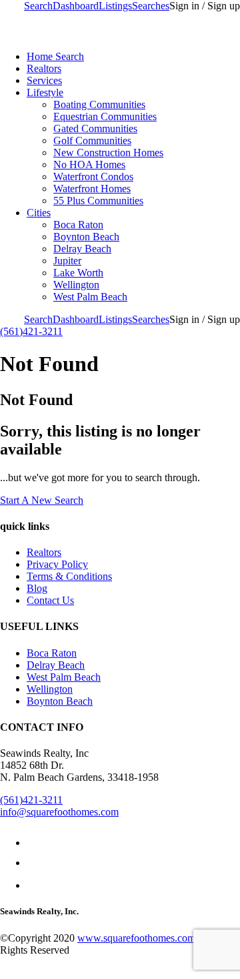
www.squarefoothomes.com (136, 938)
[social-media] (31, 842)
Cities (39, 212)
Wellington (76, 284)
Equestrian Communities (105, 116)
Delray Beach (82, 248)
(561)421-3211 (31, 331)
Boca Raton (78, 224)
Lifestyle (45, 92)
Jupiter (67, 260)
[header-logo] (88, 33)
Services (44, 80)
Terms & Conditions (69, 576)
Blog (37, 588)
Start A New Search (41, 500)
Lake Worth (78, 272)
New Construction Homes (108, 152)
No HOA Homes (89, 164)
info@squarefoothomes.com (59, 812)
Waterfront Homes (92, 188)
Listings (115, 5)
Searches (150, 5)
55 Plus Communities (98, 200)
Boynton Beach (86, 236)
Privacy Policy (57, 564)
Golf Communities (92, 140)
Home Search (55, 56)
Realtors (44, 68)
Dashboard (76, 5)
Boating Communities (99, 104)
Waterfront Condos (93, 176)
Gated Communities (95, 128)
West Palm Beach (90, 296)
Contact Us (50, 600)
